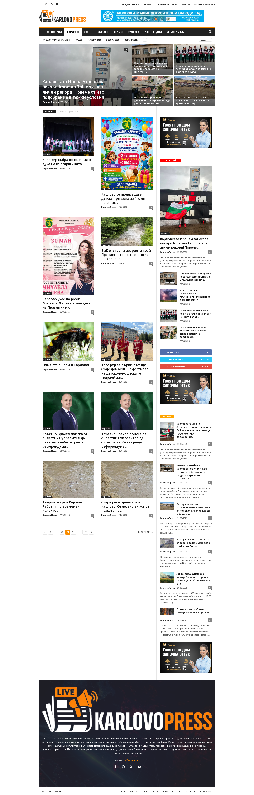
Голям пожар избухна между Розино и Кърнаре (192, 610)
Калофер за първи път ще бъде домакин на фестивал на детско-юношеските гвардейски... (125, 371)
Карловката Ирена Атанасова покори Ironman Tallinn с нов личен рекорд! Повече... (184, 243)
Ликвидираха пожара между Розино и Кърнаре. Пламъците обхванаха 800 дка (193, 578)
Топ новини (53, 32)
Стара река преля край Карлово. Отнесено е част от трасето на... (125, 506)
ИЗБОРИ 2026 (175, 32)
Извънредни (153, 32)
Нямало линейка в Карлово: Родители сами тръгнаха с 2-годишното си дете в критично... (151, 67)
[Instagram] (46, 4)
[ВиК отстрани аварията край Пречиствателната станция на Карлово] (127, 231)
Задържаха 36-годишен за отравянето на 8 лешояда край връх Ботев (193, 543)
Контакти (185, 4)
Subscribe (204, 366)
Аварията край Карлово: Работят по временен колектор (63, 506)
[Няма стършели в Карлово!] (68, 341)
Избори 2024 (94, 40)
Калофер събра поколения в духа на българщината (67, 162)
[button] (210, 32)
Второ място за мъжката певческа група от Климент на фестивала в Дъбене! (193, 68)
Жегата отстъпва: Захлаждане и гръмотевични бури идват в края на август (195, 295)
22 (73, 532)
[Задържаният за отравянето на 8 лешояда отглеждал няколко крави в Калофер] (194, 87)
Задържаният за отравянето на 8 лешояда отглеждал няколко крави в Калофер (195, 100)
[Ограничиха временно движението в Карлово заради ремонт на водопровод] (152, 87)
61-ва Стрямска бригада (56, 40)
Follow (205, 359)
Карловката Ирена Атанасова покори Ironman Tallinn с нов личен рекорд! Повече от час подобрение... (193, 430)
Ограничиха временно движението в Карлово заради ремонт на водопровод (152, 100)
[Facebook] (41, 4)
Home (61, 111)
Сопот (88, 32)
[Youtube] (57, 4)
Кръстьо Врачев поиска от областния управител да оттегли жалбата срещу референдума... (65, 440)
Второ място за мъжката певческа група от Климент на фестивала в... (195, 313)
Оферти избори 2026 (204, 4)
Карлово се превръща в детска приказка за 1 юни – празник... (124, 198)
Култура (133, 32)
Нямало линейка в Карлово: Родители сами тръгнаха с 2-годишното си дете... (195, 276)
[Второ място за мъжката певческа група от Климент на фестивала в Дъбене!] (194, 55)
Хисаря (103, 32)
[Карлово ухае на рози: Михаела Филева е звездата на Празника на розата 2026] (68, 256)
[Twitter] (52, 4)
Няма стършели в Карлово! (66, 365)
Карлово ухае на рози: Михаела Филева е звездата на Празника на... (67, 303)
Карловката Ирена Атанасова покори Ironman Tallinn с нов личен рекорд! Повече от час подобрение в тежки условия (73, 89)
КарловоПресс (49, 102)
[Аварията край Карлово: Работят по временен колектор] (68, 479)
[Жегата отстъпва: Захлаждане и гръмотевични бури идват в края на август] (168, 295)
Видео (78, 40)
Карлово (73, 32)
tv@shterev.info (132, 760)
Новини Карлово (167, 4)
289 (85, 532)
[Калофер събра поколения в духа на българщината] (68, 136)
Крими (118, 32)
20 (62, 532)
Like (207, 352)
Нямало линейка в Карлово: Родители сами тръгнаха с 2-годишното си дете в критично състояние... (192, 472)
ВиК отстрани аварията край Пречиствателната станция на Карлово (126, 254)
